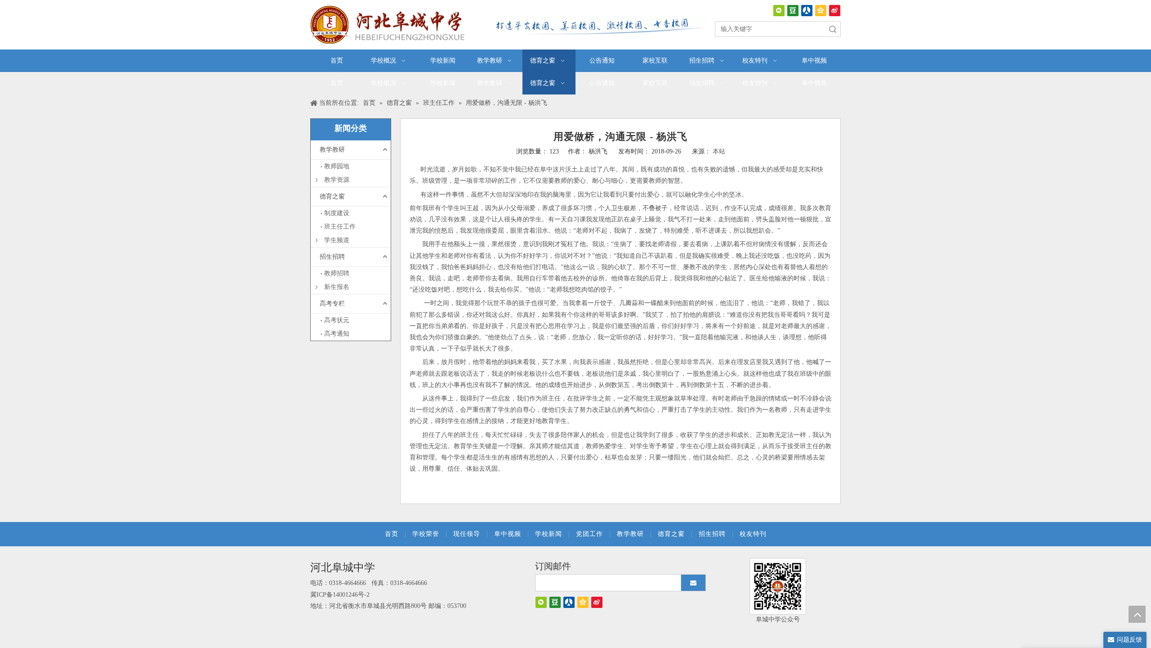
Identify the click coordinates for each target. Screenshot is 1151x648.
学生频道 (336, 240)
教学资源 (336, 179)
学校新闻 (548, 534)
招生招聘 (332, 256)
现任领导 (466, 534)
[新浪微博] (834, 10)
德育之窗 (332, 196)
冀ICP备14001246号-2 (340, 594)
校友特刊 (753, 534)
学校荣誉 (425, 534)
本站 (719, 151)
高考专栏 (332, 303)
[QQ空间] (820, 10)
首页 (391, 534)
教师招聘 (336, 273)
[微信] (779, 10)
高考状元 (336, 320)
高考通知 (336, 333)
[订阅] (693, 582)
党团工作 (589, 534)
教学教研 (332, 149)
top (1137, 614)
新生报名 (336, 287)
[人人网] (806, 10)
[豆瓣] (793, 10)
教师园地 (336, 166)
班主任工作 (340, 226)
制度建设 (336, 213)
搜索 (832, 29)
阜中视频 (507, 534)
